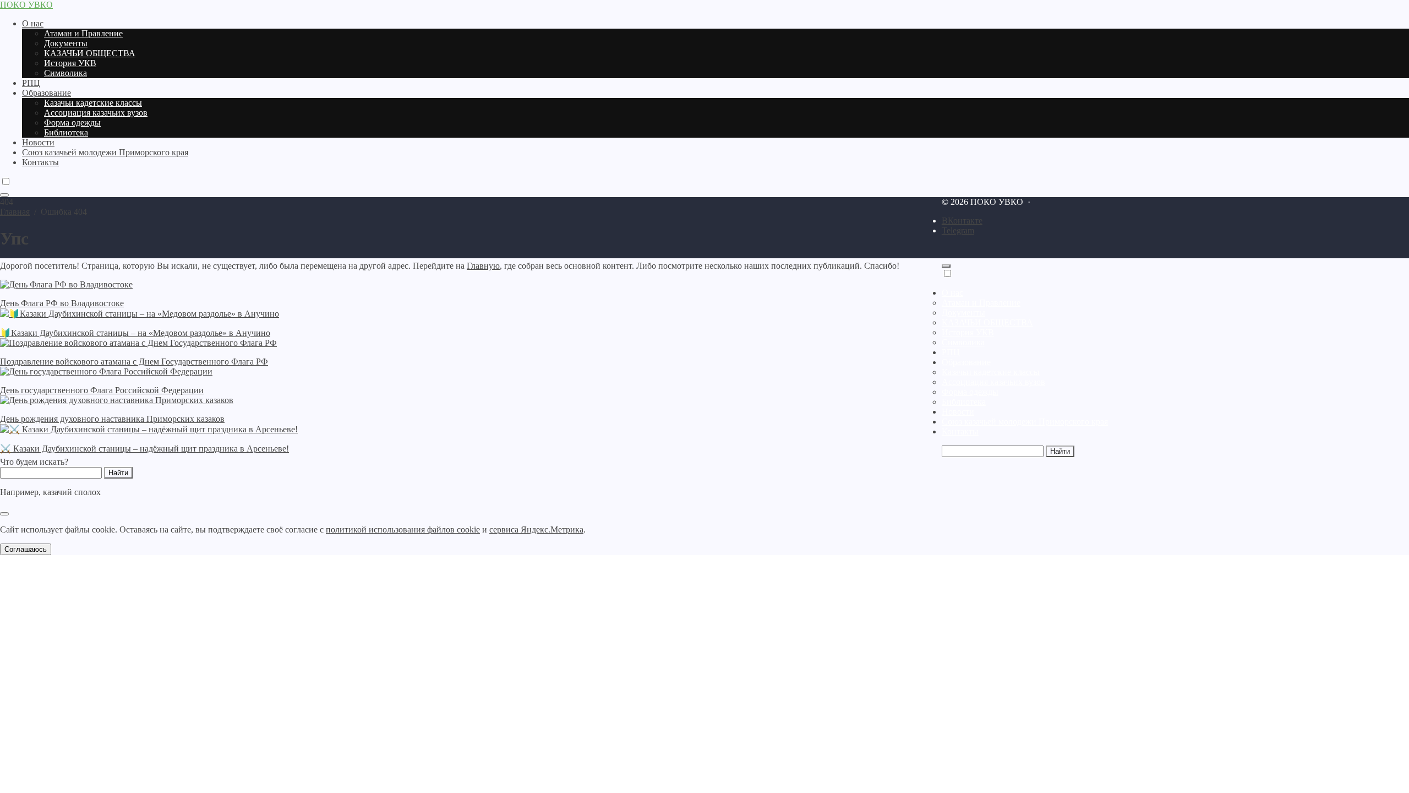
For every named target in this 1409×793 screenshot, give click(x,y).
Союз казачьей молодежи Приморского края (1025, 421)
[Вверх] (946, 266)
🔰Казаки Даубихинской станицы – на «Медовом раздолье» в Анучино (135, 333)
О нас (952, 292)
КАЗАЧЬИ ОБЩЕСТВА (987, 322)
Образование (966, 362)
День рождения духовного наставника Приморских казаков (112, 418)
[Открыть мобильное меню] (4, 195)
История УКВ (968, 332)
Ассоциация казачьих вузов (993, 382)
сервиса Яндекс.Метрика (536, 529)
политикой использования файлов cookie (403, 529)
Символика (963, 342)
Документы (963, 312)
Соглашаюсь (25, 549)
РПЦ (951, 352)
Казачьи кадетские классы (991, 372)
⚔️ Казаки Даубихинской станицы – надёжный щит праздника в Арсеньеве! (144, 448)
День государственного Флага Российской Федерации (102, 390)
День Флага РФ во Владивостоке (62, 303)
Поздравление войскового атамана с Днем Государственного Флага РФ (134, 361)
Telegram (958, 230)
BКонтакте (962, 220)
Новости (958, 411)
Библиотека (964, 401)
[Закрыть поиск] (4, 513)
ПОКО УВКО (26, 4)
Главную (483, 265)
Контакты (960, 431)
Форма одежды (970, 392)
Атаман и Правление (981, 302)
